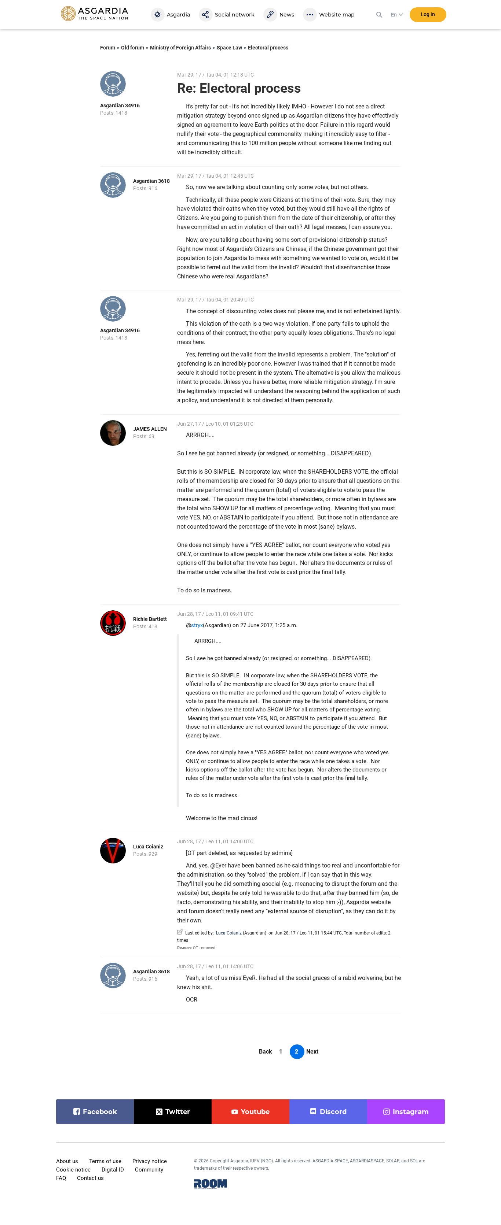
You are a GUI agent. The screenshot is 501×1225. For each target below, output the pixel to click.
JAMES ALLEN (150, 429)
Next (312, 1051)
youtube (255, 1112)
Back (265, 1051)
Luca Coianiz (148, 847)
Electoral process (268, 48)
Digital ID (113, 1169)
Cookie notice (73, 1169)
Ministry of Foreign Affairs (180, 48)
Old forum (132, 48)
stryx (197, 625)
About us (67, 1161)
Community (149, 1169)
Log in (428, 14)
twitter (177, 1112)
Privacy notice (149, 1161)
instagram (411, 1112)
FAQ (61, 1178)
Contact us (90, 1178)
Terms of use (105, 1161)
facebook (100, 1112)
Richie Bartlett (150, 619)
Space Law (229, 48)
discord (333, 1112)
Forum (107, 48)
